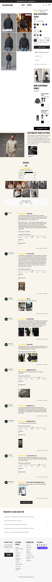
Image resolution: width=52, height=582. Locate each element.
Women (29, 5)
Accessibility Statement (18, 559)
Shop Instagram (19, 564)
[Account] (43, 5)
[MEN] (34, 193)
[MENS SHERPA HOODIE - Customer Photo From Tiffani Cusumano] (9, 185)
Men (23, 5)
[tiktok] (46, 545)
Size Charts (18, 566)
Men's (35, 10)
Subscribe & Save (8, 555)
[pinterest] (42, 545)
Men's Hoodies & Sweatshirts (42, 10)
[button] (44, 248)
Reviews (17, 562)
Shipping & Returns (18, 555)
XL (43, 107)
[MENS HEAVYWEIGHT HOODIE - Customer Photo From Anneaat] (26, 185)
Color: (35, 21)
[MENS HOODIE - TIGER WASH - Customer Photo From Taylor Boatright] (18, 193)
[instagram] (40, 545)
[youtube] (44, 545)
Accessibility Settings (18, 569)
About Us (28, 545)
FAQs (17, 550)
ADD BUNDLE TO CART (41, 128)
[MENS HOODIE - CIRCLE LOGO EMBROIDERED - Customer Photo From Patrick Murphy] (26, 193)
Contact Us (18, 552)
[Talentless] (7, 5)
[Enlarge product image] (24, 22)
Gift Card (28, 549)
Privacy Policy (29, 554)
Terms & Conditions (28, 552)
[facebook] (37, 545)
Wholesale (28, 560)
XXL (47, 107)
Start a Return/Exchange (19, 548)
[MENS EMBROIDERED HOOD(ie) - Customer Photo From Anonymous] (34, 185)
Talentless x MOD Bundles (30, 557)
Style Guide (28, 547)
